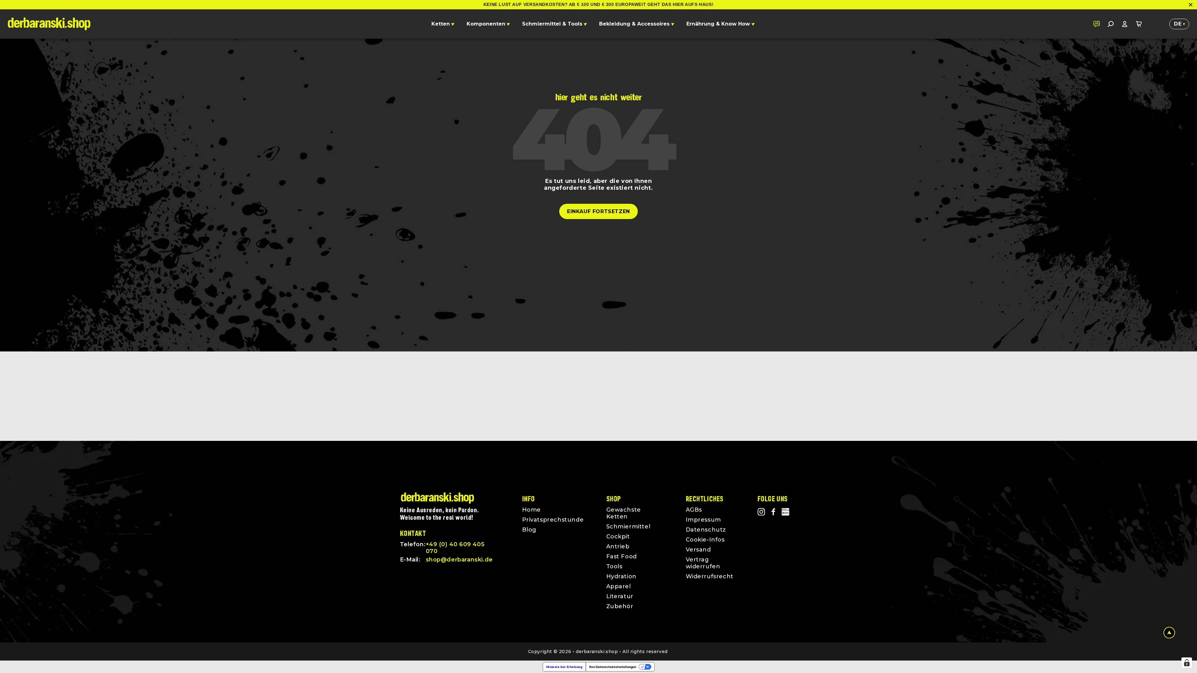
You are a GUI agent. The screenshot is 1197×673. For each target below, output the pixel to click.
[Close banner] (1190, 4)
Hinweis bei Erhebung (564, 667)
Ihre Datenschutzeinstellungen (612, 667)
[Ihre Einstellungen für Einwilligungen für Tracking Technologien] (1186, 662)
